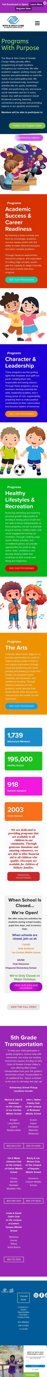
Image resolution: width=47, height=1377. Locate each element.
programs (18, 1054)
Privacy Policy (23, 1317)
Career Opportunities (23, 1311)
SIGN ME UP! (35, 1366)
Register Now (23, 8)
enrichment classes (15, 1060)
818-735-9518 (14, 1259)
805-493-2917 (14, 1145)
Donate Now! (24, 1297)
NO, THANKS (35, 1369)
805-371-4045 (33, 1145)
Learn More (36, 4)
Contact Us (23, 1307)
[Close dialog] (45, 1346)
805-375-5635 (33, 1200)
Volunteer (23, 1314)
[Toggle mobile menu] (37, 23)
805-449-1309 (14, 1200)
